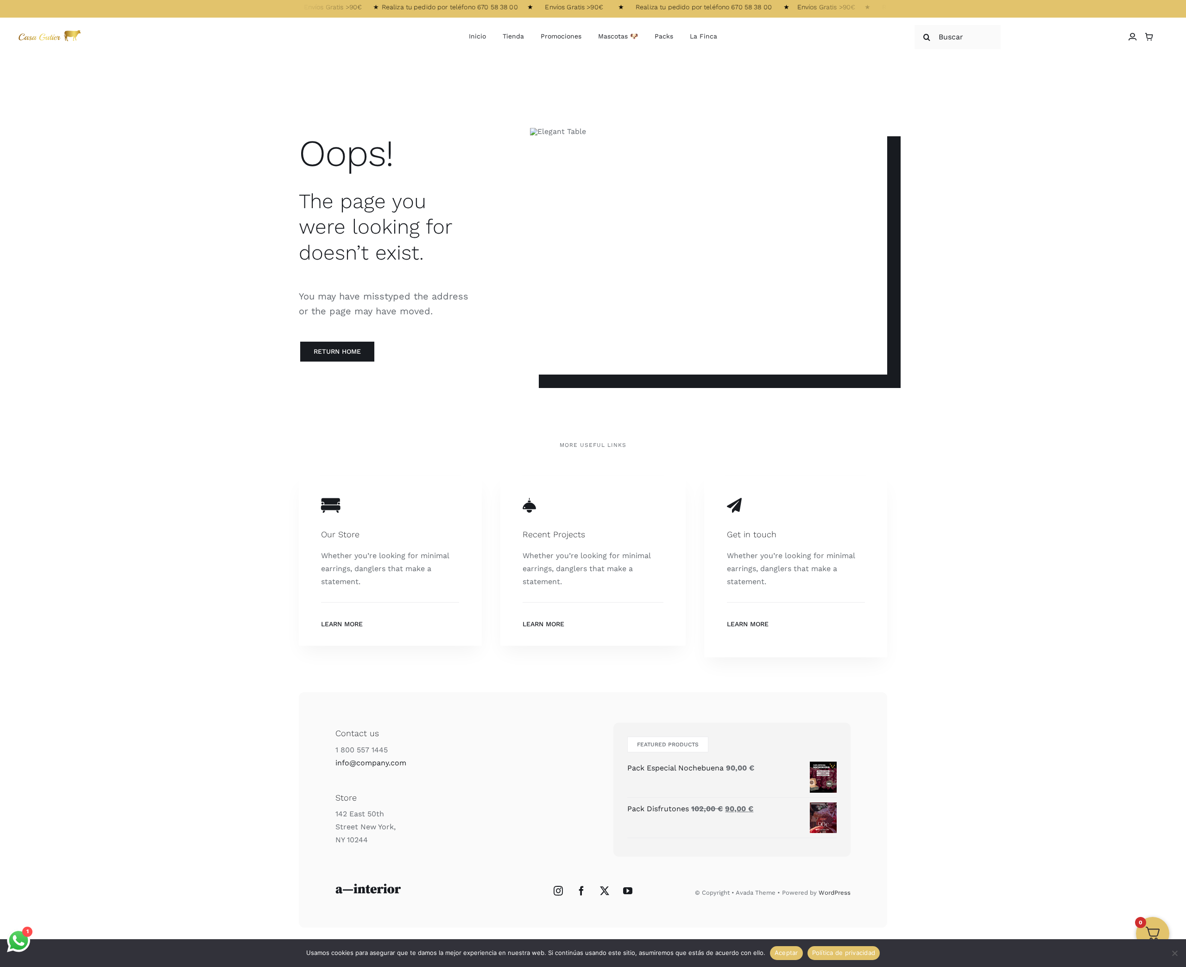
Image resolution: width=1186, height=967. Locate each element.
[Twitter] (604, 891)
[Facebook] (581, 891)
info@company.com (370, 762)
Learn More (342, 624)
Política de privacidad (844, 952)
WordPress (835, 892)
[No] (1174, 953)
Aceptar (786, 952)
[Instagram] (558, 891)
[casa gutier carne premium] (51, 30)
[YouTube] (628, 891)
